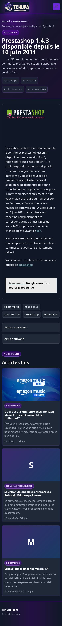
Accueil (6, 21)
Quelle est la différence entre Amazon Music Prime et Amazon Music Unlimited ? (29, 415)
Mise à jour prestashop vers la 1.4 (26, 569)
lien (39, 231)
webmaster (51, 314)
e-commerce (20, 21)
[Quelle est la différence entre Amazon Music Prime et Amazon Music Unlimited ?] (31, 384)
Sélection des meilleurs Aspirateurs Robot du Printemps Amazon (27, 493)
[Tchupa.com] (17, 7)
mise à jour (31, 307)
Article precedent (15, 327)
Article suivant (14, 339)
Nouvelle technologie (19, 486)
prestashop (25, 265)
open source (12, 314)
